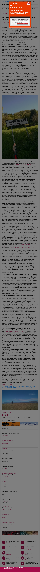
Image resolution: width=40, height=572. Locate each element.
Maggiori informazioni (8, 571)
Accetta (34, 568)
